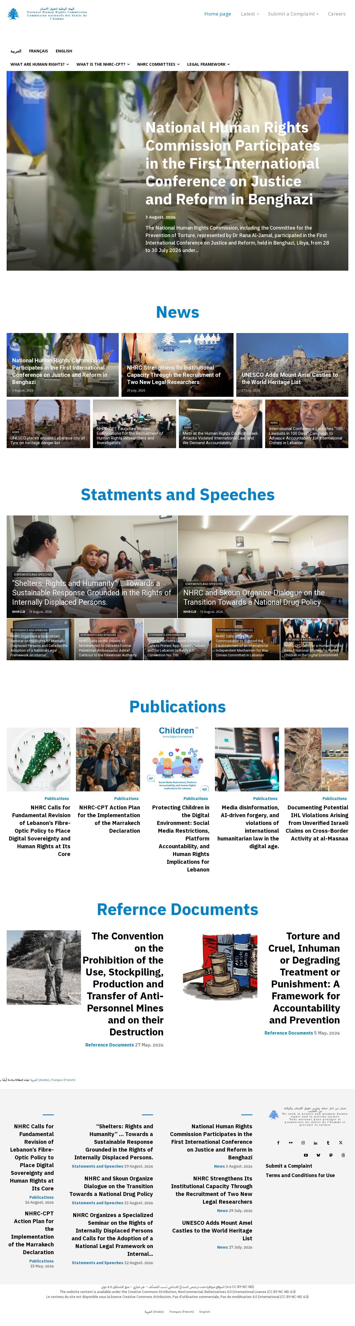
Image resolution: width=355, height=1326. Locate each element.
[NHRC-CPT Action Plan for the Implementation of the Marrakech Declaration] (108, 759)
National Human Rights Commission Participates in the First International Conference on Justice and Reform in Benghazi (232, 163)
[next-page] (324, 96)
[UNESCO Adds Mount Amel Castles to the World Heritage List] (292, 365)
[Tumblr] (328, 1144)
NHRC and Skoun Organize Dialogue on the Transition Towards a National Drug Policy (111, 1186)
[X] (341, 1144)
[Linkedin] (316, 1144)
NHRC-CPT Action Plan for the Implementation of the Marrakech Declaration (109, 819)
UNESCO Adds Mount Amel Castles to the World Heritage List (212, 1231)
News (15, 432)
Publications (57, 799)
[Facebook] (278, 1144)
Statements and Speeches (33, 574)
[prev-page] (31, 96)
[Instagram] (303, 1144)
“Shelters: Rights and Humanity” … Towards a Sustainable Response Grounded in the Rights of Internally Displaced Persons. (113, 1142)
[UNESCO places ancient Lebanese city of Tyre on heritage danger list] (48, 424)
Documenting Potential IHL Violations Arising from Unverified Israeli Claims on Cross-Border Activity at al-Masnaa (317, 823)
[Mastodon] (331, 1156)
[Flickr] (291, 1144)
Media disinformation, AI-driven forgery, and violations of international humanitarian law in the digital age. (248, 826)
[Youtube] (306, 1156)
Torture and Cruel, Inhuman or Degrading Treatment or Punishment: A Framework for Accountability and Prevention (304, 978)
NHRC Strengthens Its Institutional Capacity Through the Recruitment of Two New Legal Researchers (211, 1190)
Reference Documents (109, 1045)
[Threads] (343, 1156)
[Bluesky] (318, 1156)
